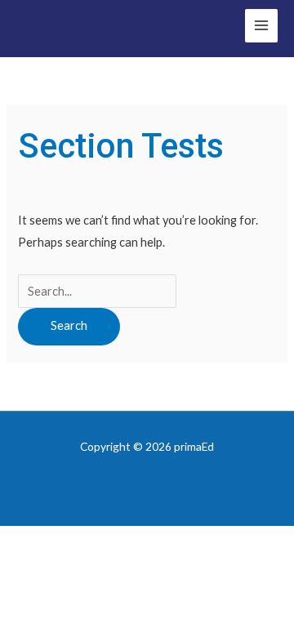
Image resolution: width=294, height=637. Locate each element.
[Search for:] (97, 291)
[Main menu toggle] (261, 25)
